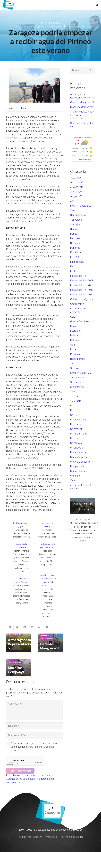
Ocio (72, 344)
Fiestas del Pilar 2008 (81, 280)
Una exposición (78, 457)
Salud (73, 363)
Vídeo (73, 480)
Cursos (74, 229)
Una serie (75, 475)
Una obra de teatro (80, 461)
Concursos (76, 219)
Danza (73, 233)
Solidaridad (76, 382)
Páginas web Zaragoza (29, 836)
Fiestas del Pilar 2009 (81, 285)
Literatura (75, 330)
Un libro (74, 438)
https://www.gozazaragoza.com (82, 523)
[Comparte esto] (10, 627)
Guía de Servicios (79, 321)
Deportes (75, 247)
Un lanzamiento (78, 433)
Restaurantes (77, 358)
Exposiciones (77, 261)
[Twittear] (17, 627)
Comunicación (78, 215)
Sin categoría (77, 377)
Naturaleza (76, 340)
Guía (72, 316)
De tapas (75, 243)
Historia (74, 326)
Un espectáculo (78, 419)
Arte (72, 201)
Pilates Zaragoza (47, 544)
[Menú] (55, 5)
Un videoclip (76, 447)
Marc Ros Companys (16, 670)
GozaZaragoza (83, 519)
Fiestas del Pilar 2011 (81, 294)
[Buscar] (97, 4)
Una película (77, 466)
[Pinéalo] (32, 627)
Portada (74, 349)
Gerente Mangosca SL (50, 646)
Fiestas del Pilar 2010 (81, 289)
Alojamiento (76, 186)
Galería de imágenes (81, 299)
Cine (72, 210)
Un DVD (74, 414)
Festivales (75, 271)
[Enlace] (8, 5)
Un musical (76, 443)
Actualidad (76, 177)
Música (74, 335)
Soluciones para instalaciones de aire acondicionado (47, 578)
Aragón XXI (76, 196)
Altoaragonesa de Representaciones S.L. (22, 644)
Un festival (76, 428)
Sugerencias (77, 386)
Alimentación (77, 182)
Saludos (74, 368)
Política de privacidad (72, 836)
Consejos (75, 224)
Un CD (73, 405)
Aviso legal (52, 836)
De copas (75, 238)
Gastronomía (77, 303)
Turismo (74, 396)
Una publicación (78, 471)
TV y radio (75, 400)
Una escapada (78, 452)
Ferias (73, 266)
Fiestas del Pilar (78, 275)
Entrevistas (76, 252)
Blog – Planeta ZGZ (81, 205)
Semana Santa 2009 (81, 372)
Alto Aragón (76, 191)
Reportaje (75, 354)
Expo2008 (75, 257)
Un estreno (76, 424)
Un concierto (77, 410)
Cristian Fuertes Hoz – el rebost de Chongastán (82, 115)
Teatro (73, 391)
